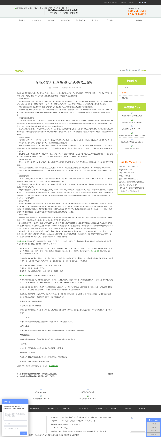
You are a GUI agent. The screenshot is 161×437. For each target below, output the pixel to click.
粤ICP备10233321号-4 (84, 431)
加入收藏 (106, 2)
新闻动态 (124, 20)
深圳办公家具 (36, 20)
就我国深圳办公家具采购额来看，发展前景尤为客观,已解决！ (40, 374)
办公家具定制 (80, 20)
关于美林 (109, 20)
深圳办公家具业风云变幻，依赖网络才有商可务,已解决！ (38, 376)
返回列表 (110, 374)
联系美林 (139, 20)
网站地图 (123, 2)
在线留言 (114, 2)
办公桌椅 (51, 20)
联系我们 (131, 2)
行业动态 (125, 93)
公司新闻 (125, 87)
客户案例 (95, 20)
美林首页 (22, 20)
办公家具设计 (65, 20)
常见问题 (125, 98)
